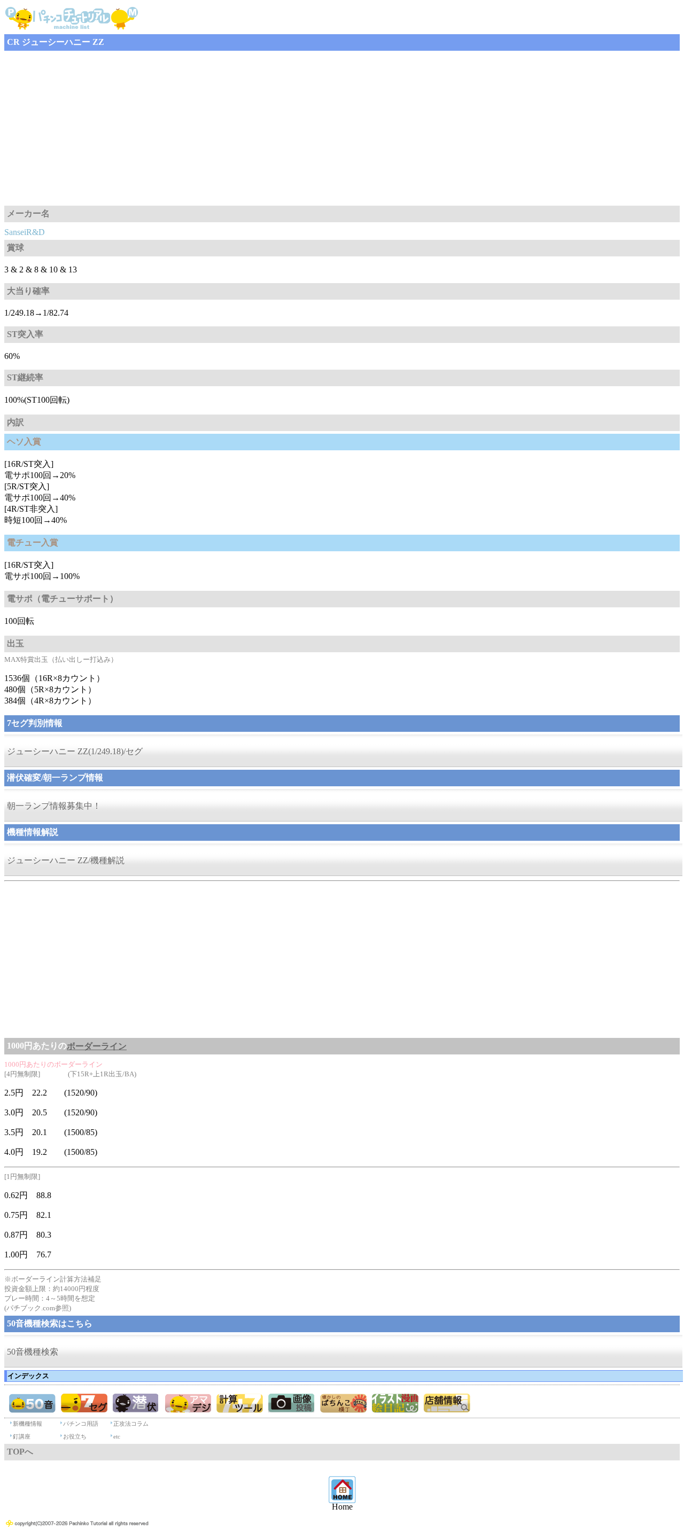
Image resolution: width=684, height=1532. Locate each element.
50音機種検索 (32, 1351)
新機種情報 (27, 1423)
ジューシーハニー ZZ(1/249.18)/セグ (75, 751)
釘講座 (21, 1436)
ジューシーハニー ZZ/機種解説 (66, 860)
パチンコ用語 (80, 1423)
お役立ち (75, 1436)
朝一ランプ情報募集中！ (54, 805)
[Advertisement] (325, 128)
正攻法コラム (131, 1423)
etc (116, 1436)
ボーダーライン (97, 1046)
